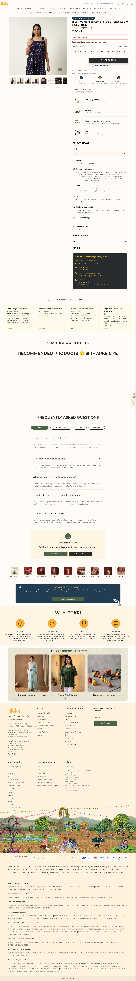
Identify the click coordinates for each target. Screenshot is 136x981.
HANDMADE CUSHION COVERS (51, 966)
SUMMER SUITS (59, 897)
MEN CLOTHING (73, 8)
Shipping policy (71, 857)
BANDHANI (29, 905)
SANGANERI (48, 905)
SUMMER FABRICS (15, 897)
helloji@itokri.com (84, 282)
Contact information (45, 859)
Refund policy (34, 857)
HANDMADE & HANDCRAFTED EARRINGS (44, 969)
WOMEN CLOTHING (57, 8)
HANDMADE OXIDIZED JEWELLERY (72, 969)
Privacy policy (45, 857)
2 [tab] (67, 698)
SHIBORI (112, 905)
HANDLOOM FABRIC (15, 918)
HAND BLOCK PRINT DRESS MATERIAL (87, 929)
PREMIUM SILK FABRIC (78, 918)
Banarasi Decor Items (104, 695)
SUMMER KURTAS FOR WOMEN (78, 897)
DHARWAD (66, 905)
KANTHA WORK (122, 905)
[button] (132, 3)
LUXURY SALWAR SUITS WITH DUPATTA (22, 963)
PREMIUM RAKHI (59, 887)
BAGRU (11, 908)
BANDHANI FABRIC (111, 918)
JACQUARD (39, 905)
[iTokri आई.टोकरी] (5, 3)
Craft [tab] (80, 427)
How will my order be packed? (49, 513)
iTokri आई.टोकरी (22, 857)
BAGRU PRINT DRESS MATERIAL (96, 926)
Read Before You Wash (68, 599)
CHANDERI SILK (86, 905)
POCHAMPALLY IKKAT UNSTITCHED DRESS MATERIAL (41, 932)
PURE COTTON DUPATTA (67, 953)
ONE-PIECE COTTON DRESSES (35, 972)
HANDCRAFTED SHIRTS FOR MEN (75, 966)
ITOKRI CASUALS (86, 89)
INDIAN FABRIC (13, 916)
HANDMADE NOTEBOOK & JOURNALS (100, 969)
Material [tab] (96, 427)
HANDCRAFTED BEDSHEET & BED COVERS (23, 966)
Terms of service (58, 857)
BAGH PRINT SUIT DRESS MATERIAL (71, 926)
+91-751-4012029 (95, 275)
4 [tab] (70, 698)
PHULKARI (75, 905)
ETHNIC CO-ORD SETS (90, 963)
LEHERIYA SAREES (21, 945)
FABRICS (27, 8)
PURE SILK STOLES (22, 956)
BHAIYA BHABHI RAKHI (22, 889)
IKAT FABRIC (28, 918)
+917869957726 (83, 269)
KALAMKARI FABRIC (41, 918)
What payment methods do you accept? (55, 477)
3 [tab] (68, 698)
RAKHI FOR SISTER (38, 889)
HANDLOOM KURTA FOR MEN (99, 966)
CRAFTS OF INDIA (99, 13)
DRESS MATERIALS (40, 8)
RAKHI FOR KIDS (111, 887)
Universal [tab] (40, 427)
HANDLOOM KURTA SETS (46, 963)
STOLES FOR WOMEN (33, 953)
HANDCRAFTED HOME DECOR (110, 963)
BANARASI (46, 908)
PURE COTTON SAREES (74, 942)
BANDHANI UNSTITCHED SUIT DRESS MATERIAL (95, 932)
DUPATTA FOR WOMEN (16, 953)
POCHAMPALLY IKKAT (33, 908)
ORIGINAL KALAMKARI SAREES (94, 942)
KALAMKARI (12, 905)
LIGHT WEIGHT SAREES (44, 897)
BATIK (106, 905)
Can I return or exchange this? (49, 458)
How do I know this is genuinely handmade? (57, 495)
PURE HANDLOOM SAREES (17, 942)
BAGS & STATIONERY (62, 13)
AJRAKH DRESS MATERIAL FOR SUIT (44, 926)
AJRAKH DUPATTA (100, 953)
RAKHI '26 (76, 13)
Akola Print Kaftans (68, 695)
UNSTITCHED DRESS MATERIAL (19, 926)
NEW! (18, 8)
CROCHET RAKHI (45, 887)
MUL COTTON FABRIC (79, 916)
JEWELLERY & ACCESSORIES (41, 13)
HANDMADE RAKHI (15, 887)
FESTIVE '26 (85, 13)
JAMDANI (57, 905)
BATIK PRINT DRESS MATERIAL (62, 929)
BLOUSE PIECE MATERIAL (56, 972)
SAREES (85, 8)
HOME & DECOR (114, 8)
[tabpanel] (32, 675)
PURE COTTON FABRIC (62, 916)
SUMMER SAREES (29, 897)
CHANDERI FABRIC (95, 916)
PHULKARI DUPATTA (50, 953)
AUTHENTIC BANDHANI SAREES (53, 942)
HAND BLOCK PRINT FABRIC (114, 916)
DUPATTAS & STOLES (98, 8)
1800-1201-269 (69, 777)
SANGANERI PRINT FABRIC (59, 918)
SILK (23, 908)
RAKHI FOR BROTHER (54, 889)
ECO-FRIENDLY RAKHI (73, 887)
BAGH (18, 908)
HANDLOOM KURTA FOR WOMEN (69, 963)
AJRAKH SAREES (34, 942)
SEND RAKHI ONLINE (30, 887)
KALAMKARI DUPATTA (85, 953)
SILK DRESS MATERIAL (69, 932)
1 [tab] (65, 698)
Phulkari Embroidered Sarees (32, 695)
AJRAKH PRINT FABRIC (28, 916)
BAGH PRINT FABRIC (45, 916)
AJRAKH (21, 905)
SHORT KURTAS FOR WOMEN (101, 897)
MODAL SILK (97, 905)
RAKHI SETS (99, 887)
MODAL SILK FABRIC (95, 918)
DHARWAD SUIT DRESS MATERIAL (37, 929)
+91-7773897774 (83, 275)
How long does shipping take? (49, 438)
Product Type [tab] (61, 427)
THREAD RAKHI (88, 887)
